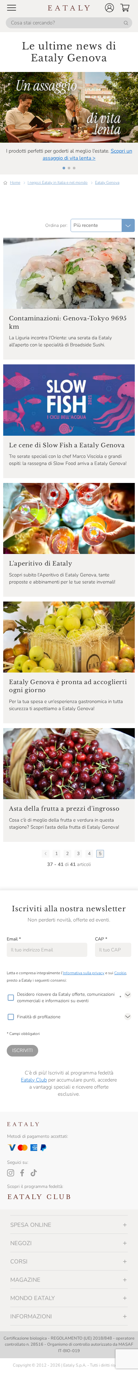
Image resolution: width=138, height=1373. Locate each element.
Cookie (120, 973)
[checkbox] (10, 998)
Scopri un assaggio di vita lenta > (87, 154)
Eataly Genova (107, 182)
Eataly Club (34, 1079)
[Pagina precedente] (45, 854)
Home (15, 182)
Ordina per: (56, 225)
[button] (109, 7)
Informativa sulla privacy (83, 973)
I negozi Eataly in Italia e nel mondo (58, 182)
